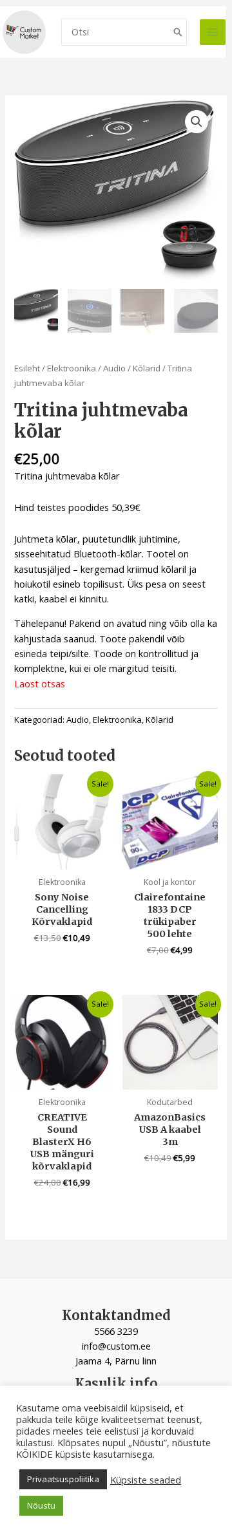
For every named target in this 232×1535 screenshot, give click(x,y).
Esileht (27, 368)
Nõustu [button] (41, 1505)
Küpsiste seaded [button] (145, 1479)
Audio (114, 368)
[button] (196, 121)
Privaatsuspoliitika (63, 1479)
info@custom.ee (116, 1345)
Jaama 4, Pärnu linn (116, 1360)
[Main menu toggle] (213, 32)
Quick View (62, 857)
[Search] (177, 32)
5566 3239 (116, 1331)
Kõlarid (146, 368)
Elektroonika (71, 368)
